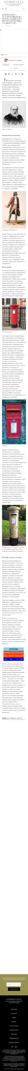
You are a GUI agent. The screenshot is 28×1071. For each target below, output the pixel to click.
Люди (14, 1017)
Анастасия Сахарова (15, 60)
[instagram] (6, 9)
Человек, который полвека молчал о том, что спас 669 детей (12, 738)
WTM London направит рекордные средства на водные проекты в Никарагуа (13, 798)
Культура (8, 26)
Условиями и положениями (13, 1064)
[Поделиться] (9, 74)
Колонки (14, 1013)
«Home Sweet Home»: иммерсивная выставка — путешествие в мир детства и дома (13, 961)
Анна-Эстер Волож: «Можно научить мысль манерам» (13, 861)
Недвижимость (14, 1042)
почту (15, 1061)
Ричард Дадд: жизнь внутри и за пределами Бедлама (13, 758)
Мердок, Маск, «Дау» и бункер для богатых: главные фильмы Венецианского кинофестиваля (14, 917)
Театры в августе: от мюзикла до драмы (14, 880)
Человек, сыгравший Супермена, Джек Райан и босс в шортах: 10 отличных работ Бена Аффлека (13, 841)
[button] (23, 9)
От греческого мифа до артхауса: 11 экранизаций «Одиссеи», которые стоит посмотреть (12, 778)
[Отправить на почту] (5, 74)
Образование (14, 1038)
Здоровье (14, 1034)
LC (2, 26)
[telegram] (3, 9)
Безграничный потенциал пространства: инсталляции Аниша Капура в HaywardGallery (13, 820)
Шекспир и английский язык (13, 898)
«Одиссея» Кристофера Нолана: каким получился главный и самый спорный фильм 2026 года (13, 939)
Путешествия (14, 1030)
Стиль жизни (14, 1026)
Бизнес (14, 1021)
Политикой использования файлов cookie (18, 1066)
